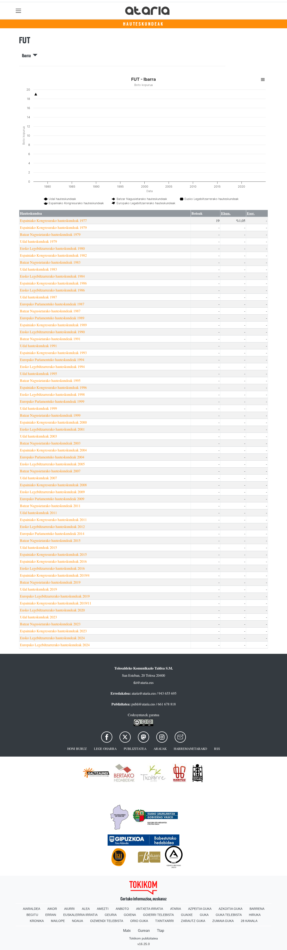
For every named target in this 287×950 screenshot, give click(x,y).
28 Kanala (249, 921)
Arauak (160, 748)
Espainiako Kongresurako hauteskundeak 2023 (53, 630)
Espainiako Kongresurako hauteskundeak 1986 (53, 283)
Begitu (32, 915)
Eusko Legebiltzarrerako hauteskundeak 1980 (52, 248)
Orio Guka (139, 921)
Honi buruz (77, 748)
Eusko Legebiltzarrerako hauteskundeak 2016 (52, 568)
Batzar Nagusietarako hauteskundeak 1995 (50, 380)
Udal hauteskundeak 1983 (38, 269)
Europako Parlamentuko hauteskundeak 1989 (52, 317)
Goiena (130, 915)
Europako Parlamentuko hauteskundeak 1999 (52, 401)
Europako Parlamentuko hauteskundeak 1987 (52, 304)
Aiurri (69, 909)
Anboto (122, 909)
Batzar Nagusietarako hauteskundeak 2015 (50, 540)
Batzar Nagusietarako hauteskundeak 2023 (50, 624)
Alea (86, 909)
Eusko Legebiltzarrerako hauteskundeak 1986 (52, 290)
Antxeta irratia (149, 909)
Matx (127, 930)
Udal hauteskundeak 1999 (38, 408)
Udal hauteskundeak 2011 (38, 512)
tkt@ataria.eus (143, 682)
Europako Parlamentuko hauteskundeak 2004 (52, 457)
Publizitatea (135, 748)
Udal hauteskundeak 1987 (38, 297)
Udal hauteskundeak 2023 (38, 617)
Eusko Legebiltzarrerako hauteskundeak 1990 (52, 331)
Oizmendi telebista (106, 921)
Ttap (160, 930)
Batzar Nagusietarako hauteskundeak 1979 (50, 234)
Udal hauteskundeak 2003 (38, 436)
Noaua (77, 921)
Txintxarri (164, 921)
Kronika (37, 921)
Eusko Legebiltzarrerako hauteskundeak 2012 (52, 526)
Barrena (257, 909)
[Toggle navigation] (18, 11)
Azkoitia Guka (230, 909)
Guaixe (187, 915)
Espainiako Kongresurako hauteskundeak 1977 (53, 220)
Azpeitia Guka (199, 909)
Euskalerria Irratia (80, 915)
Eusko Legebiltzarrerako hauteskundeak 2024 (52, 637)
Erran (50, 915)
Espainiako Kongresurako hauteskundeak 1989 (53, 324)
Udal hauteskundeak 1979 (38, 241)
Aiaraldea (31, 909)
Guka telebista (229, 915)
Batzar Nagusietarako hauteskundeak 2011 (50, 505)
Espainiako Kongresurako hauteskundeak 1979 (53, 227)
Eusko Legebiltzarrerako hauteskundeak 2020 (52, 610)
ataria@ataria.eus (144, 693)
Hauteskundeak (143, 24)
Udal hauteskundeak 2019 (38, 589)
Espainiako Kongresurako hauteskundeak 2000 (53, 422)
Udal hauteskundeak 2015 (38, 547)
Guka (204, 915)
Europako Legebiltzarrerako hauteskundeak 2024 (55, 644)
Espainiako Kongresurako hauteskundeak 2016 (53, 561)
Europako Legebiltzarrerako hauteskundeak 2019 (55, 596)
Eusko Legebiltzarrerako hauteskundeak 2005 (52, 464)
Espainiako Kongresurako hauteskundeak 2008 (53, 484)
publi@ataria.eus (143, 704)
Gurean (144, 930)
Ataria (175, 909)
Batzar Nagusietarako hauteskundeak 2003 (50, 443)
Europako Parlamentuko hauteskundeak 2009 (52, 498)
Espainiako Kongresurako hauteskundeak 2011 (53, 519)
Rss (217, 748)
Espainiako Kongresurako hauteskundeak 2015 (53, 554)
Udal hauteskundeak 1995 (38, 373)
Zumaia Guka (223, 921)
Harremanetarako (190, 748)
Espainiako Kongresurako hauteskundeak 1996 (53, 387)
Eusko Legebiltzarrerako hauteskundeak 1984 (52, 276)
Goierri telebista (158, 915)
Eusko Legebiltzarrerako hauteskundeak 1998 (52, 394)
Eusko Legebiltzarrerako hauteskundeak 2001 (52, 429)
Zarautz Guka (193, 921)
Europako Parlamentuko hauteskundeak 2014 (52, 533)
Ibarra (27, 55)
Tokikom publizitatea (143, 938)
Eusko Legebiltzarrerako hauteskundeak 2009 (52, 491)
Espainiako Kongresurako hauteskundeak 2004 (53, 450)
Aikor (52, 909)
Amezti (103, 909)
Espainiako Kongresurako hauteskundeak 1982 (53, 255)
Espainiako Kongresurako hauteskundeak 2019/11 (55, 603)
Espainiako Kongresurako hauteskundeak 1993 (53, 352)
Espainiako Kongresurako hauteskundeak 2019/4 (54, 575)
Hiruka (255, 915)
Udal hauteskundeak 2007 (38, 477)
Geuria (111, 915)
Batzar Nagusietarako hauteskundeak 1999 (50, 415)
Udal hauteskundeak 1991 (38, 345)
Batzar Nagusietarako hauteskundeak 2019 (50, 582)
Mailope (58, 921)
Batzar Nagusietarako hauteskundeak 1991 (50, 338)
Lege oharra (105, 748)
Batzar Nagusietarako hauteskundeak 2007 (50, 470)
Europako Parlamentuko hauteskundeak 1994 (52, 359)
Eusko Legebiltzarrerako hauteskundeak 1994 (52, 366)
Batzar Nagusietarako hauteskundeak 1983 (50, 262)
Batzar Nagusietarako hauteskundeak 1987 (50, 311)
